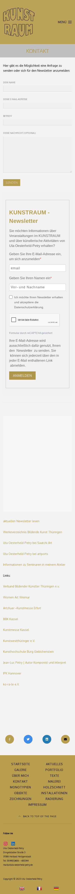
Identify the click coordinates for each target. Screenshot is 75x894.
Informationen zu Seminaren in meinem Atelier (34, 564)
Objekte (20, 793)
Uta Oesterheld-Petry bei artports (25, 554)
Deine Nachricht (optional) (19, 133)
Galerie (20, 770)
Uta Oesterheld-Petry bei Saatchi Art (27, 543)
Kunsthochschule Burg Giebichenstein (28, 651)
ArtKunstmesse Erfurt (22, 608)
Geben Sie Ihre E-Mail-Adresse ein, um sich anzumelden (35, 256)
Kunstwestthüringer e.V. (19, 641)
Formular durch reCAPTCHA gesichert (30, 333)
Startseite (20, 764)
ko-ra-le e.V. (11, 684)
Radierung (54, 799)
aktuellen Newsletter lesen (21, 521)
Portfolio (54, 770)
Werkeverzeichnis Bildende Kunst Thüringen (32, 532)
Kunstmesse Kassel (16, 630)
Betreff (7, 116)
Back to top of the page (39, 816)
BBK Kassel (10, 619)
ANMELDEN (22, 375)
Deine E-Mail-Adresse (15, 99)
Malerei (54, 781)
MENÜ (63, 22)
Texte (54, 775)
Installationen (54, 793)
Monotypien (20, 787)
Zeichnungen (20, 799)
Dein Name (9, 82)
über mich (20, 775)
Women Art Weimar (16, 597)
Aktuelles (54, 764)
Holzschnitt (54, 787)
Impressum (37, 804)
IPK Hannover (12, 673)
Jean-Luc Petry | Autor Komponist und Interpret (34, 662)
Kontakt (20, 781)
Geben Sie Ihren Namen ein (29, 278)
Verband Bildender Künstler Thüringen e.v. (31, 586)
